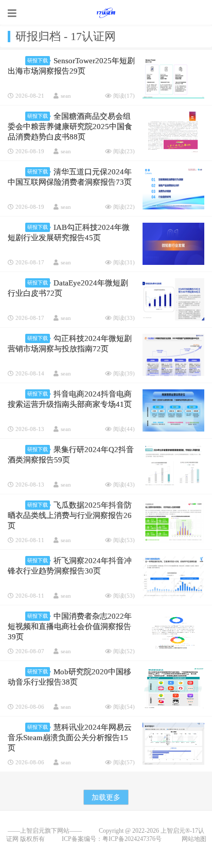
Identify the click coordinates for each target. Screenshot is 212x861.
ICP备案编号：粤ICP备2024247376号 (120, 838)
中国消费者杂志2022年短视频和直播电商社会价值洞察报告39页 (70, 626)
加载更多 (106, 797)
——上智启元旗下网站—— (45, 830)
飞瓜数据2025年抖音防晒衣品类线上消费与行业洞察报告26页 (70, 515)
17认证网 (106, 13)
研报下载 (37, 60)
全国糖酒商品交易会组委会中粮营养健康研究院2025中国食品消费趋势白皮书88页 (70, 126)
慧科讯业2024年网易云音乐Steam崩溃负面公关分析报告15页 (70, 737)
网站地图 (194, 838)
